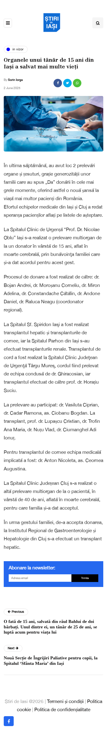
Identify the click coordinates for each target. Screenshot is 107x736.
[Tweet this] (67, 83)
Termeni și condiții (65, 701)
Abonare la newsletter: (32, 567)
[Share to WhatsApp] (77, 83)
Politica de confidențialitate (62, 709)
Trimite (85, 578)
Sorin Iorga (15, 80)
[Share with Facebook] (58, 83)
